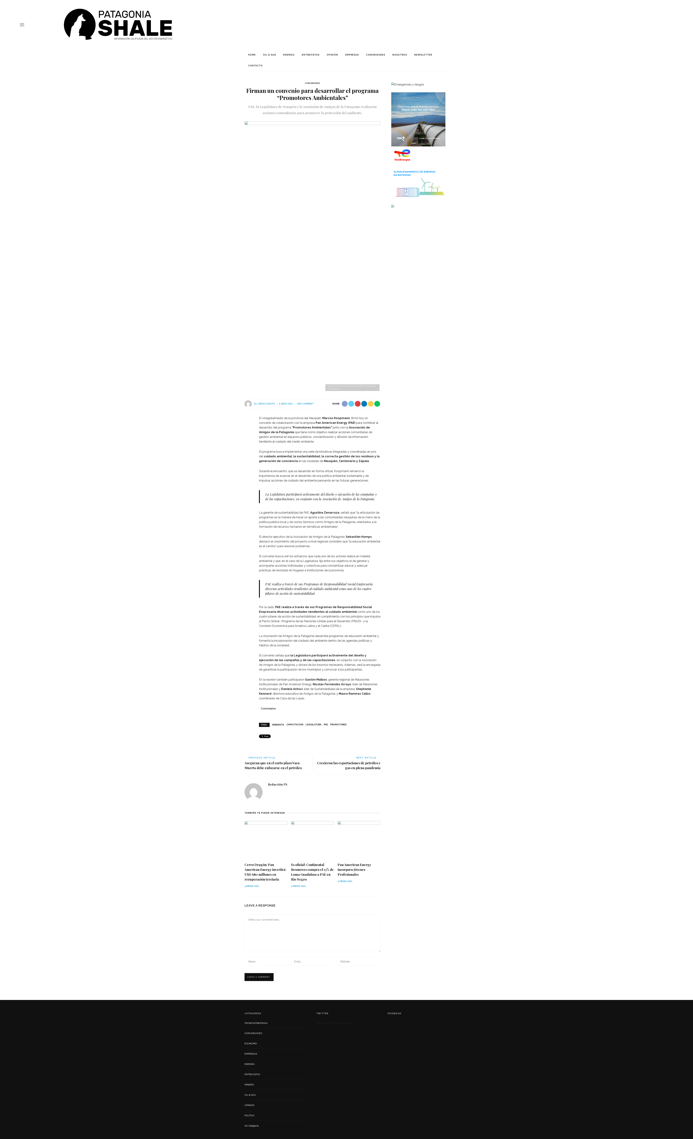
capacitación (294, 724)
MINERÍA (249, 1084)
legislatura (313, 724)
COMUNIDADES (375, 55)
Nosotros (399, 55)
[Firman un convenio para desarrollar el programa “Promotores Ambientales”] (312, 256)
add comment (305, 404)
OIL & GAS (269, 55)
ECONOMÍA (251, 1043)
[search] (672, 24)
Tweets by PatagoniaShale (334, 1023)
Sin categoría (252, 1125)
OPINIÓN (332, 55)
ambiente (278, 724)
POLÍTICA (249, 1115)
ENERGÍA (289, 55)
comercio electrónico (256, 1023)
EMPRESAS (352, 55)
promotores (338, 724)
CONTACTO (255, 65)
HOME (252, 55)
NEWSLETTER (423, 55)
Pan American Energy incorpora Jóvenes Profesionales (354, 870)
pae (326, 724)
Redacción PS (266, 404)
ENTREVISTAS (310, 55)
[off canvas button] (22, 25)
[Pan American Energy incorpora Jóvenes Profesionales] (359, 840)
